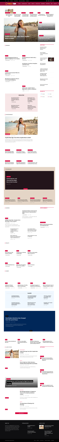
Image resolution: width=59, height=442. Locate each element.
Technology (24, 3)
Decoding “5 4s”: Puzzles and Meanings (48, 303)
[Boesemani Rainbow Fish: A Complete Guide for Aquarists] (48, 336)
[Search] (53, 1)
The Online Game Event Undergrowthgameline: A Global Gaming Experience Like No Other (15, 303)
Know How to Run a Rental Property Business (43, 48)
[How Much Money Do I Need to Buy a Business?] (30, 51)
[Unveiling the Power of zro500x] (24, 427)
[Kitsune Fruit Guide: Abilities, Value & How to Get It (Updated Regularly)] (47, 353)
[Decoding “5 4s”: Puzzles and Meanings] (41, 304)
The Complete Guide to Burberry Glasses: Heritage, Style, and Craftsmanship (32, 230)
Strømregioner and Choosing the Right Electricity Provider (25, 15)
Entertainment (7, 12)
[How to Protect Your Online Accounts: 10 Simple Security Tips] (23, 195)
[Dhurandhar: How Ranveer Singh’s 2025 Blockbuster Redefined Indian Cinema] (21, 158)
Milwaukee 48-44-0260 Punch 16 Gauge (44, 80)
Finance (55, 3)
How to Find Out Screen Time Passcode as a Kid (44, 53)
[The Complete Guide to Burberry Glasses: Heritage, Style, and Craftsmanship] (24, 231)
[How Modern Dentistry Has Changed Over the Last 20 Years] (42, 321)
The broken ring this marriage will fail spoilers (31, 432)
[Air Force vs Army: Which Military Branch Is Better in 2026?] (23, 336)
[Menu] (5, 1)
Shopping (48, 3)
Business (43, 3)
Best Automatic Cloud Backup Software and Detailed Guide (35, 200)
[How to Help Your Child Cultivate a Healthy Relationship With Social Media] (17, 11)
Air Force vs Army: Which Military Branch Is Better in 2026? (22, 342)
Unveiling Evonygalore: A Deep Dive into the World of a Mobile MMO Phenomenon (35, 286)
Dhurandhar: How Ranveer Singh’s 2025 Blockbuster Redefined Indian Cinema (20, 163)
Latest (19, 198)
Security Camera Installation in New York (10, 342)
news (19, 3)
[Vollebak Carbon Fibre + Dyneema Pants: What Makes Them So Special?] (13, 214)
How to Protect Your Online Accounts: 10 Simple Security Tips (23, 200)
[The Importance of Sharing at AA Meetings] (42, 11)
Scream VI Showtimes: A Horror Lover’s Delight (44, 59)
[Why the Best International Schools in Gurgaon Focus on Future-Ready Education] (25, 107)
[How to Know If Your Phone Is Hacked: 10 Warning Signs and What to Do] (10, 195)
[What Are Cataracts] (33, 260)
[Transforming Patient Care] (10, 260)
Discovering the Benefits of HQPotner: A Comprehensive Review (48, 200)
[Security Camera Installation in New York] (10, 336)
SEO (51, 3)
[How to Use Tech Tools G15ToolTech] (51, 86)
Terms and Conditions (22, 0)
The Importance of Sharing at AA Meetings (41, 15)
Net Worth (42, 356)
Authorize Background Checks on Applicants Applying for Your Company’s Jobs (49, 15)
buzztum (8, 440)
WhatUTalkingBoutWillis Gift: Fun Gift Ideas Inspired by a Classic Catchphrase (10, 152)
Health (33, 3)
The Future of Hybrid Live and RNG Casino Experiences (47, 296)
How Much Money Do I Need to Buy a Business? (29, 58)
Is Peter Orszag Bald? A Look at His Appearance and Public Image (48, 386)
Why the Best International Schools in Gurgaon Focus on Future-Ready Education (32, 107)
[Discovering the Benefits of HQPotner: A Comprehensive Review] (48, 195)
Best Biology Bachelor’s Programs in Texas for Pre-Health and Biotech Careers (33, 15)
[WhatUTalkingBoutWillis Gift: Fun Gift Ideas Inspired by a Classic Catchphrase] (10, 147)
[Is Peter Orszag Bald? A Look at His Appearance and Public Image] (47, 380)
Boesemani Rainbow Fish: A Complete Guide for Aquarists (48, 342)
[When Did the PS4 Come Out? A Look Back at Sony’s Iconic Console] (25, 304)
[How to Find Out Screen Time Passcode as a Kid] (51, 54)
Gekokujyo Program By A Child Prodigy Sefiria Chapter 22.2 (43, 74)
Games (6, 283)
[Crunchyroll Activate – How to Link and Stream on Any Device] (33, 158)
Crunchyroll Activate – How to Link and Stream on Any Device (32, 163)
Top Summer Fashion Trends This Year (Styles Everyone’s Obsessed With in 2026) (29, 212)
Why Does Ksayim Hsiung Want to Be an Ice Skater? (9, 163)
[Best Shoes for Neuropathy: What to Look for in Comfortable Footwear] (33, 248)
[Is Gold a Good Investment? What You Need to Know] (13, 67)
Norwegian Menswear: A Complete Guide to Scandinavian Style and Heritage (14, 230)
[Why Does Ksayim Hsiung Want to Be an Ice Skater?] (10, 158)
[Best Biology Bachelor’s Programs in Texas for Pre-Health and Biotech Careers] (34, 11)
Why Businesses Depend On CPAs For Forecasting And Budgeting (12, 79)
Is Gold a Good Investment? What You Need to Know (12, 73)
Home (8, 0)
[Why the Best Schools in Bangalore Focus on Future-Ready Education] (8, 107)
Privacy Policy (16, 0)
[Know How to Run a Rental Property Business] (51, 48)
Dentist (31, 330)
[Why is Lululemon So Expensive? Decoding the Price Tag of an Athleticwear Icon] (7, 237)
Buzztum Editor (7, 40)
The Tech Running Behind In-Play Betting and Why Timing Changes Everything (32, 296)
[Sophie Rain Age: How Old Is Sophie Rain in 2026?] (9, 11)
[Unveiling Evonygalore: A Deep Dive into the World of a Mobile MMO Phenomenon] (35, 278)
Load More (21, 413)
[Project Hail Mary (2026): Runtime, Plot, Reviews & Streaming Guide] (33, 147)
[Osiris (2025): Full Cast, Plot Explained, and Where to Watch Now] (21, 147)
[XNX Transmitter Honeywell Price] (51, 65)
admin (23, 90)
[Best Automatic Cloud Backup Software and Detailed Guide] (35, 195)
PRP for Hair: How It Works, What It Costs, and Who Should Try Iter (21, 265)
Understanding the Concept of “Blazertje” (32, 236)
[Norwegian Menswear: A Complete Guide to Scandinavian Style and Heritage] (7, 231)
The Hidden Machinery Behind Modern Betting (15, 296)
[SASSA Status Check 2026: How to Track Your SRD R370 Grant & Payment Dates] (47, 366)
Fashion (6, 218)
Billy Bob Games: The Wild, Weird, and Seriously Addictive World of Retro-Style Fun (23, 286)
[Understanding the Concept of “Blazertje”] (24, 237)
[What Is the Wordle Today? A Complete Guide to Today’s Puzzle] (48, 278)
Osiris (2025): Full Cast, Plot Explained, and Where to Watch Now (21, 152)
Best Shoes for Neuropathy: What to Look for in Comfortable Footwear (32, 253)
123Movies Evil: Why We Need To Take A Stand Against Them (44, 70)
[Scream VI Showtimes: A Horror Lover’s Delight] (51, 59)
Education (38, 3)
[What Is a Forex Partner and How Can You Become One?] (47, 216)
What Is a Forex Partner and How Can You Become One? (46, 225)
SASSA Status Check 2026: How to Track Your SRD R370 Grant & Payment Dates (47, 372)
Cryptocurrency (42, 222)
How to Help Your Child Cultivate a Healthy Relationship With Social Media (17, 15)
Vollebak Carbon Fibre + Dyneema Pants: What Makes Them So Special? (13, 220)
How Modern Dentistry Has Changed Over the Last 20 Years (15, 319)
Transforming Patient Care (9, 264)
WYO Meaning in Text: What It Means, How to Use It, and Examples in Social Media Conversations (31, 99)
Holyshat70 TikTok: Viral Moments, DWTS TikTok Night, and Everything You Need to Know (35, 342)
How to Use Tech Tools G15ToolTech (44, 85)
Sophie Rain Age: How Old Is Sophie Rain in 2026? (9, 15)
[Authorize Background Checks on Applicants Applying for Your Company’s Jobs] (50, 11)
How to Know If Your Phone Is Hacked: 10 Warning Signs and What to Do (10, 200)
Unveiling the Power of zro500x (31, 426)
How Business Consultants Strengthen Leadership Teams (29, 64)
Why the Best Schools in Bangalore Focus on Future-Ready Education (15, 106)
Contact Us (27, 0)
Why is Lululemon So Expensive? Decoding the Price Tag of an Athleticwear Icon (15, 236)
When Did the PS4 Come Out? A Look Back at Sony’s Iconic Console (32, 303)
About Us (11, 0)
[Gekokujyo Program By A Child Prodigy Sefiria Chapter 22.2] (51, 75)
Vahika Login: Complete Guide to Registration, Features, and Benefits (29, 88)
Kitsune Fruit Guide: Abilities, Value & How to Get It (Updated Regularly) (47, 359)
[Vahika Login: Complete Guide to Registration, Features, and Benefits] (30, 82)
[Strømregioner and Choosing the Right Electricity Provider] (25, 11)
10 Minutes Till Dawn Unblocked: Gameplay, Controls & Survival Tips (9, 286)
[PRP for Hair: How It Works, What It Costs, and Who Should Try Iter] (21, 260)
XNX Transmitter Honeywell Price (43, 64)
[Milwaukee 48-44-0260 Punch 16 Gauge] (51, 80)
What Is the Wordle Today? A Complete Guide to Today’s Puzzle (48, 286)
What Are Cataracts (31, 264)
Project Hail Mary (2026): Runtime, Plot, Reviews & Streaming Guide (32, 152)
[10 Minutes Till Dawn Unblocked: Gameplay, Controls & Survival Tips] (10, 278)
